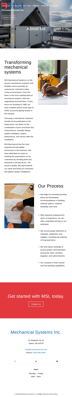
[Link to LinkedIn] (36, 361)
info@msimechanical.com (36, 349)
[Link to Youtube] (57, 361)
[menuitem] (5, 5)
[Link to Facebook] (14, 361)
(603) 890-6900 (39, 353)
